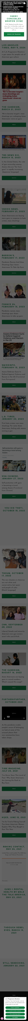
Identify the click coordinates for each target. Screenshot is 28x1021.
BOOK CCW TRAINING (14, 34)
